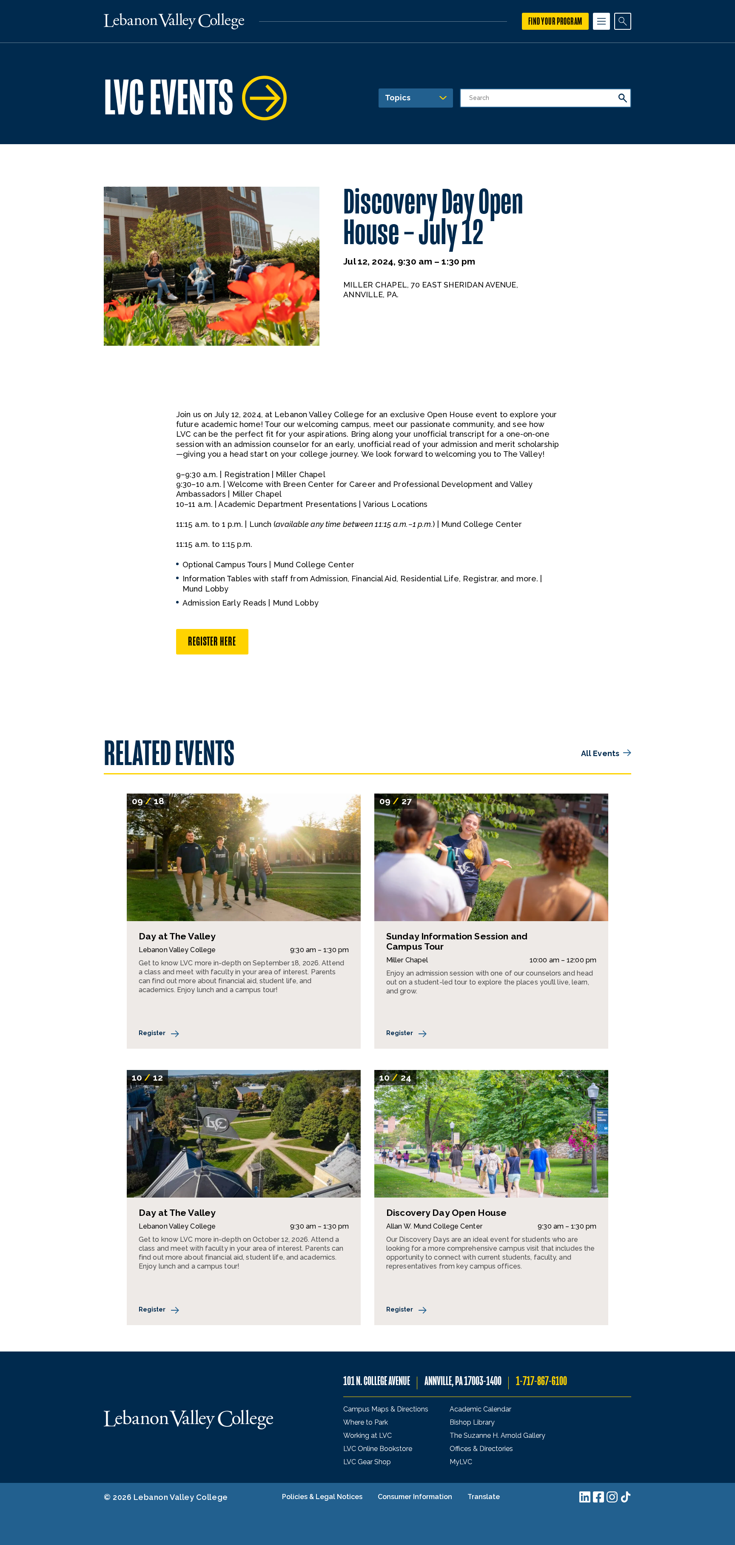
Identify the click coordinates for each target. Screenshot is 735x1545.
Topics (397, 97)
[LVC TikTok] (625, 1496)
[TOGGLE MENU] (601, 21)
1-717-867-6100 (541, 1381)
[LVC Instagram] (612, 1496)
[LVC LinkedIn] (584, 1496)
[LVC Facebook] (598, 1496)
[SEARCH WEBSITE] (622, 21)
